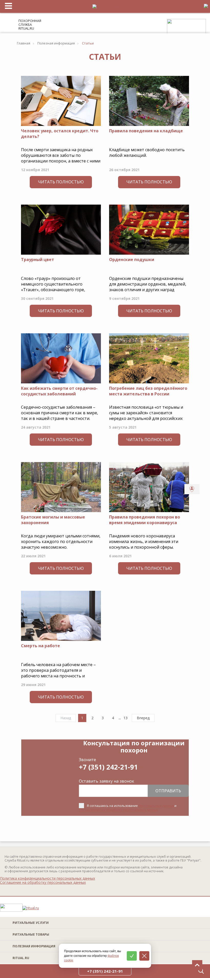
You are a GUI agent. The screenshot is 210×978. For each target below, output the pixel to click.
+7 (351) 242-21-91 (108, 767)
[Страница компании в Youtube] (174, 908)
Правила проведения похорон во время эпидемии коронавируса (144, 519)
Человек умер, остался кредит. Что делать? (59, 133)
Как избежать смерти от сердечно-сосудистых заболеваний (59, 391)
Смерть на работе (40, 646)
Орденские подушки (131, 259)
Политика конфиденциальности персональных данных (47, 878)
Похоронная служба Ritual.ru (29, 24)
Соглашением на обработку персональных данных (118, 810)
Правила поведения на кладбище (146, 131)
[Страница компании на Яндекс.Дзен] (203, 908)
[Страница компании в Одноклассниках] (188, 908)
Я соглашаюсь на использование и (127, 808)
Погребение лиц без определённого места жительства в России (148, 391)
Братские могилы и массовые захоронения (53, 519)
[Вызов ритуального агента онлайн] (192, 489)
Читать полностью (61, 182)
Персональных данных (156, 806)
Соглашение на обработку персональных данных (43, 882)
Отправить (168, 791)
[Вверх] (197, 965)
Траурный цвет (37, 259)
